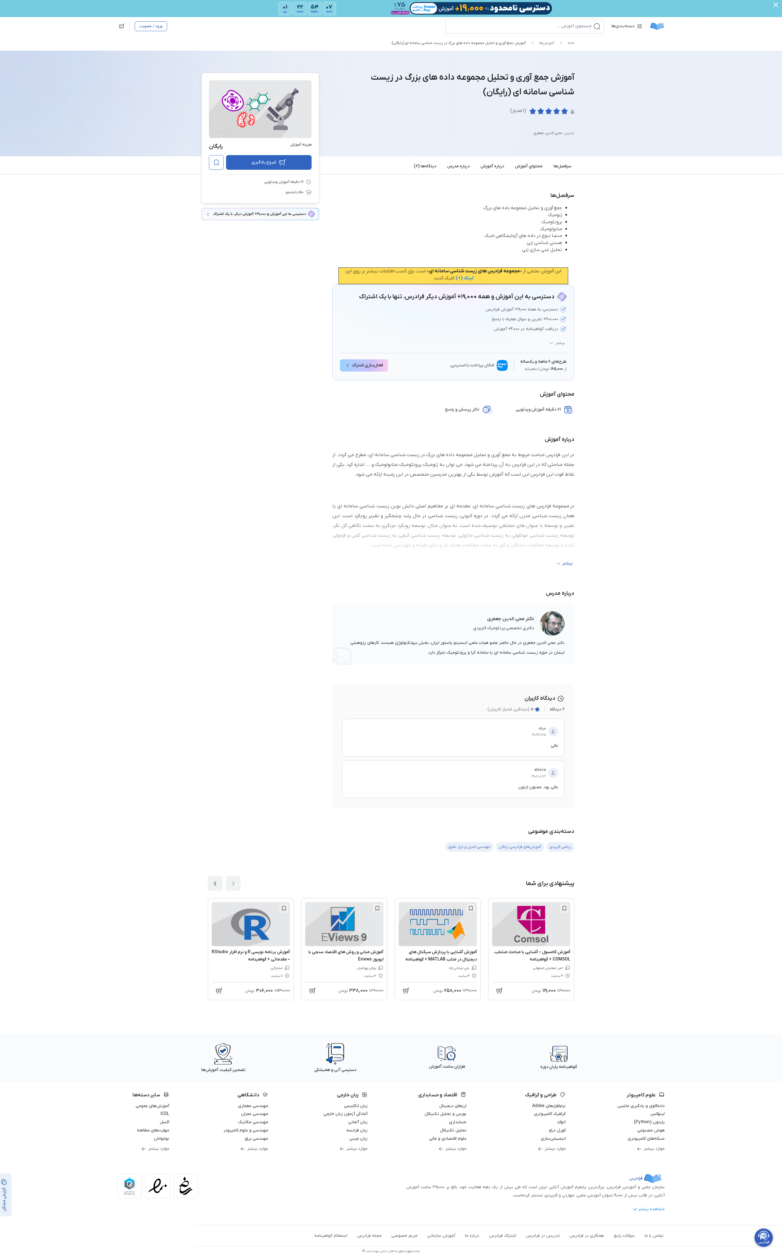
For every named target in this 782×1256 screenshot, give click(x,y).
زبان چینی (358, 1139)
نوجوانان (161, 1139)
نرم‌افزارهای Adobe (549, 1106)
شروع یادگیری (263, 162)
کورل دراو (557, 1130)
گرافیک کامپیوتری (550, 1114)
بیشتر (560, 343)
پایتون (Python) (649, 1122)
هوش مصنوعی (651, 1130)
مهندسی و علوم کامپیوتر (246, 1130)
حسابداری (457, 1122)
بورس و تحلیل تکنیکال (445, 1114)
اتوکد (561, 1122)
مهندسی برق (256, 1139)
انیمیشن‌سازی (553, 1139)
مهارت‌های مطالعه (153, 1130)
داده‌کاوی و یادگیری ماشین (641, 1106)
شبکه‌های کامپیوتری (646, 1139)
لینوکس (657, 1114)
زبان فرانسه (356, 1130)
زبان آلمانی (357, 1122)
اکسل (164, 1122)
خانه (571, 43)
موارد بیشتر (654, 1149)
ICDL (165, 1114)
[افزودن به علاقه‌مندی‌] (216, 162)
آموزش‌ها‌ (546, 43)
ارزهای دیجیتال (452, 1106)
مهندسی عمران (254, 1114)
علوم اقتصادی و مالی (447, 1139)
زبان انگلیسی (355, 1106)
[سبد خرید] (122, 26)
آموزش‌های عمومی (152, 1106)
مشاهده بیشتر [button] (651, 1209)
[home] (657, 26)
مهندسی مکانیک (253, 1122)
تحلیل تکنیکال (453, 1130)
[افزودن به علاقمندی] (564, 908)
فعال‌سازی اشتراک (367, 365)
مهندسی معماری (253, 1106)
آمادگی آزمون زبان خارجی (345, 1114)
